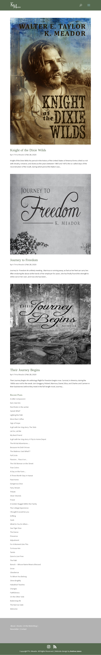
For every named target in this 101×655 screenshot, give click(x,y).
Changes (13, 588)
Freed (12, 500)
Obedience (14, 572)
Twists (12, 552)
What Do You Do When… (19, 524)
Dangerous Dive (16, 483)
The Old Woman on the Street (21, 463)
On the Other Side (17, 596)
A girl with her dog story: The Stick (23, 427)
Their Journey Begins (25, 370)
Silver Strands (15, 495)
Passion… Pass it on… (18, 459)
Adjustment (14, 540)
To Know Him (15, 548)
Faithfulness (15, 592)
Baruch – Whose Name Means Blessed (25, 564)
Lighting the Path (16, 415)
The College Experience (19, 508)
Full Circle (13, 455)
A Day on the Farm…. (18, 471)
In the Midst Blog (30, 626)
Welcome (13, 609)
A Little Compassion (18, 399)
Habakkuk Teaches (17, 584)
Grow (12, 568)
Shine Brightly (15, 580)
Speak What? (15, 411)
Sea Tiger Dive (15, 528)
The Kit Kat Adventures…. (20, 443)
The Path (13, 560)
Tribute (13, 491)
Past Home (14, 479)
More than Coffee (17, 419)
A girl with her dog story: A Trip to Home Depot (28, 439)
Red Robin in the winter (19, 407)
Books (20, 626)
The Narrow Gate (16, 605)
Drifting (13, 516)
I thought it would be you (19, 512)
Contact (23, 629)
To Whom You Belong (18, 576)
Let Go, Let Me (15, 431)
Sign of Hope (15, 423)
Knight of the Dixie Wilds (28, 150)
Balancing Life (15, 600)
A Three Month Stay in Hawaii (21, 475)
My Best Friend (16, 435)
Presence (14, 536)
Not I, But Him (15, 403)
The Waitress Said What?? (20, 451)
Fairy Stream (15, 487)
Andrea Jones (75, 651)
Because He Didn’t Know (20, 447)
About (13, 626)
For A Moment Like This (19, 544)
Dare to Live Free (17, 556)
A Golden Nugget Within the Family (23, 504)
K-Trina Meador (18, 154)
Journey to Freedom (24, 260)
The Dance (14, 532)
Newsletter (14, 629)
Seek (12, 520)
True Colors (14, 467)
